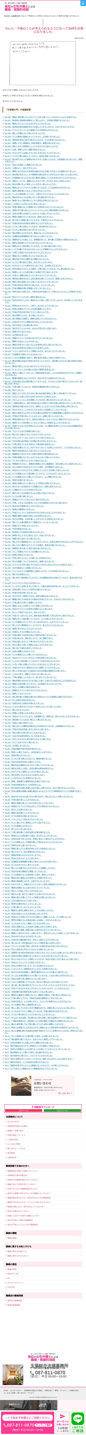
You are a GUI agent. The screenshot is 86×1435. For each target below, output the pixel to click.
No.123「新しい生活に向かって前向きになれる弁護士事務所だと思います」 (35, 671)
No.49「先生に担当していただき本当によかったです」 (27, 914)
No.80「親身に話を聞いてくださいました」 (22, 813)
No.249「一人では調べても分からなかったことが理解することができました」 (36, 249)
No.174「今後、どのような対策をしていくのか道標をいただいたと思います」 (36, 503)
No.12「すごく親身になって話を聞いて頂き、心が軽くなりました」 (32, 1036)
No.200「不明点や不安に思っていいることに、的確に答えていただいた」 (34, 416)
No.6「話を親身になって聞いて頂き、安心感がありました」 (29, 1052)
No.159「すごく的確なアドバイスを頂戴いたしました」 (27, 551)
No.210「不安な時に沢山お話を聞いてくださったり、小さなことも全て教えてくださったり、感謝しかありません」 (43, 382)
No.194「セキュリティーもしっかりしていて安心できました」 (30, 438)
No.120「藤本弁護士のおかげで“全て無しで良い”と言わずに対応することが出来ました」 (41, 681)
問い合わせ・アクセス (16, 1148)
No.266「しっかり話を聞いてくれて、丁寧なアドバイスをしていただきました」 (37, 194)
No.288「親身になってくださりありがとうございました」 (28, 123)
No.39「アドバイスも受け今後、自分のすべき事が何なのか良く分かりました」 (37, 946)
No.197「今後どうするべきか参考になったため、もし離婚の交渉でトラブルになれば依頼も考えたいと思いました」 (43, 427)
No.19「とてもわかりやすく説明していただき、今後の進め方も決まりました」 (37, 1011)
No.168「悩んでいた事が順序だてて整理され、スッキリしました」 (32, 522)
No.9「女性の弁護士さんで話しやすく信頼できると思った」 (29, 1043)
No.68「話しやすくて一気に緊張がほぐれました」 (25, 852)
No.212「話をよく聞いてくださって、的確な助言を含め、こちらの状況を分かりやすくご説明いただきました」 (43, 374)
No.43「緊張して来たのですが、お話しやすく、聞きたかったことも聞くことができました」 (42, 933)
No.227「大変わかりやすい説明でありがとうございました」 (29, 322)
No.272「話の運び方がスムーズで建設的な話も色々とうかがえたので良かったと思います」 (42, 174)
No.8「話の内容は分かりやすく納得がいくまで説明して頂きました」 (33, 1046)
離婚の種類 (12, 1238)
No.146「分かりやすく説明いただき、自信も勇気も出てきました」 (32, 596)
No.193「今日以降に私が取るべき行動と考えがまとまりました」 (31, 441)
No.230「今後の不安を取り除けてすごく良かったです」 (27, 312)
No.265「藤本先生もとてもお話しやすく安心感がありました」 (30, 197)
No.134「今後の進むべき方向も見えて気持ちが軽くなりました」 (31, 635)
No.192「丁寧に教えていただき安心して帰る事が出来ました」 (30, 444)
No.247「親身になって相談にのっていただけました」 (26, 256)
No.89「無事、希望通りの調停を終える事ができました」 (28, 781)
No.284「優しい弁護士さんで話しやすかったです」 (25, 133)
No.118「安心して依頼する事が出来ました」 (23, 687)
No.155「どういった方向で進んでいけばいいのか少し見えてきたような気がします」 (39, 565)
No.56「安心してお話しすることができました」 (24, 891)
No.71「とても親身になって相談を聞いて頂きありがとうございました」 (34, 842)
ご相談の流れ (13, 1139)
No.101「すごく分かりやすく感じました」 (22, 742)
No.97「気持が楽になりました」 (18, 755)
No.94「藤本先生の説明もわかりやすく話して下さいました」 (30, 765)
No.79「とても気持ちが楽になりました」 (21, 816)
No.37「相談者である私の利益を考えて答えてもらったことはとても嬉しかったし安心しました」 (44, 953)
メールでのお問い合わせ (63, 1422)
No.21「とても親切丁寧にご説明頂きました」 (23, 1005)
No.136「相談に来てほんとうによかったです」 (24, 628)
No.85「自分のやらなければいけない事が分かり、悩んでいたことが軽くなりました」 (39, 796)
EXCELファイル (62, 1110)
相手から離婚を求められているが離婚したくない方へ (29, 1193)
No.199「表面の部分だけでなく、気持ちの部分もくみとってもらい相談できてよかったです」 (43, 419)
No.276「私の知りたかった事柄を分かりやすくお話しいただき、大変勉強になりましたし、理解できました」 (43, 160)
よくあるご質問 (14, 1144)
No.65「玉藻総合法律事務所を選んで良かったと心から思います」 (31, 861)
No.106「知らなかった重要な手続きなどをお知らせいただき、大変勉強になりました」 (40, 726)
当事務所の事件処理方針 (17, 1175)
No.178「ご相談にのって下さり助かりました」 (24, 490)
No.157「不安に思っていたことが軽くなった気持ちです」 (28, 558)
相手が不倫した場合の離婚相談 (20, 1220)
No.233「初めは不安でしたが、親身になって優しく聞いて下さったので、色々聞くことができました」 (43, 301)
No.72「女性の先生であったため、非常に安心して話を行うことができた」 (35, 839)
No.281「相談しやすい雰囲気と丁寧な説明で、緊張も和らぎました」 (33, 143)
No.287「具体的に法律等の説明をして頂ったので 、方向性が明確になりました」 (37, 120)
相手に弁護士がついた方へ (18, 1211)
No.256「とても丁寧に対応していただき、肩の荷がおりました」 (31, 226)
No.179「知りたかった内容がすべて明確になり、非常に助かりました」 (33, 486)
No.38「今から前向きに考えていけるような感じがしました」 (29, 949)
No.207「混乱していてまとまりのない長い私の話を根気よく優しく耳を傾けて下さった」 (41, 393)
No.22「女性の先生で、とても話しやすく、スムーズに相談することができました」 (38, 1001)
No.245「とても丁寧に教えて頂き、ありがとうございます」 (29, 262)
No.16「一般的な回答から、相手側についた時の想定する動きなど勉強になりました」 (39, 1021)
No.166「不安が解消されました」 (18, 529)
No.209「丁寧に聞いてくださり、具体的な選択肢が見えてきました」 (33, 387)
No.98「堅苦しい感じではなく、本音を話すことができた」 (29, 752)
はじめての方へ (14, 1121)
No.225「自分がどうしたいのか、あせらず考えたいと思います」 (31, 328)
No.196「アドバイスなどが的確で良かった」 (23, 431)
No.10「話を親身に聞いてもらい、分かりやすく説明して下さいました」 (34, 1039)
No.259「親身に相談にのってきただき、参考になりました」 (29, 217)
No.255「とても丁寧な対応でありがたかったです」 (25, 230)
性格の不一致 (13, 1273)
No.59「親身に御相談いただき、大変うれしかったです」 (28, 881)
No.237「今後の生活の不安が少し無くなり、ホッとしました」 (30, 285)
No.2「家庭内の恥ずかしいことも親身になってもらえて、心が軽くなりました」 (37, 1065)
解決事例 (11, 1153)
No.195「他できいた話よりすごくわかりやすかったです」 (28, 434)
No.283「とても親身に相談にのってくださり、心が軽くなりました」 (33, 136)
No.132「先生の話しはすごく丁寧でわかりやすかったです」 (29, 641)
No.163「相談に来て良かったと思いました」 (23, 538)
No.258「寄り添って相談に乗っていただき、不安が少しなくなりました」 (34, 220)
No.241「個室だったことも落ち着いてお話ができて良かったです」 (32, 272)
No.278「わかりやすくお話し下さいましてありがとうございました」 (33, 153)
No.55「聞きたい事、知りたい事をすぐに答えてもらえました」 (30, 894)
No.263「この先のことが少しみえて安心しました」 (25, 204)
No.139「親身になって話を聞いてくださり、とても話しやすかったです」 (34, 619)
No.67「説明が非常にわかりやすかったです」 (23, 855)
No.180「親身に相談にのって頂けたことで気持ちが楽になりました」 (33, 483)
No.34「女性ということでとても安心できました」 (25, 962)
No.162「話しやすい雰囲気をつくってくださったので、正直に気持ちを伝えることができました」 (44, 542)
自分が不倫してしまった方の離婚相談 (23, 1224)
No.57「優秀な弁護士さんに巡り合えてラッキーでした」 (28, 888)
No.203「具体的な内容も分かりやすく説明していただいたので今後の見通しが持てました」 (42, 406)
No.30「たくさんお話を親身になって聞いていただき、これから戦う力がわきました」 (39, 975)
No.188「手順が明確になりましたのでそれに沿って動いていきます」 (33, 457)
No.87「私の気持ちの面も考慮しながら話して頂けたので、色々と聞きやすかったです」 (40, 788)
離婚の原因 (12, 1269)
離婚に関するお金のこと (17, 1251)
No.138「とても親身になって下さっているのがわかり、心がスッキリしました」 (37, 622)
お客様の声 (15, 16)
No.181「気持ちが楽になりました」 (19, 480)
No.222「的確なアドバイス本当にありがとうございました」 (29, 338)
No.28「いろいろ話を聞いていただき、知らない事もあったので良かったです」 (37, 982)
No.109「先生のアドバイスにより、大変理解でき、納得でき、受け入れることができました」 (42, 716)
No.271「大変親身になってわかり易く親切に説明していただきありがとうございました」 (41, 178)
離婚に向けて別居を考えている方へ (22, 1184)
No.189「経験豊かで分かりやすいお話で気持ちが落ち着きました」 (32, 454)
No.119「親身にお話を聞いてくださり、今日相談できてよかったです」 (34, 684)
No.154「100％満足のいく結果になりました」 (23, 568)
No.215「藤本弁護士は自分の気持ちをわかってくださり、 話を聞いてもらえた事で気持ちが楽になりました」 (44, 362)
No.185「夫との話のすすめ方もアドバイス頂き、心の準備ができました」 (34, 467)
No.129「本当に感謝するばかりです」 (20, 651)
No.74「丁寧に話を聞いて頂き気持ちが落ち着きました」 (28, 832)
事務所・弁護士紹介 (16, 1130)
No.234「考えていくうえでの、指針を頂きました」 (25, 297)
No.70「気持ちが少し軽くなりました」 (21, 845)
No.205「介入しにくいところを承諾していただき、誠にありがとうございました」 (38, 400)
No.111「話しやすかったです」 (17, 710)
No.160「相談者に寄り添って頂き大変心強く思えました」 (28, 548)
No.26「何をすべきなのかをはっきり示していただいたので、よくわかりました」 (37, 988)
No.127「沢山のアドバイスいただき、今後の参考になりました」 (31, 658)
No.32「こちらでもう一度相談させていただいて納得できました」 (31, 969)
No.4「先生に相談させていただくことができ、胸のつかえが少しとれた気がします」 (39, 1059)
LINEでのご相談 (78, 1422)
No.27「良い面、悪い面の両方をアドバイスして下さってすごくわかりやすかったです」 (40, 985)
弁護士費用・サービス (16, 1135)
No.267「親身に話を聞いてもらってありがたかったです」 (28, 191)
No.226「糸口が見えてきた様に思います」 (22, 325)
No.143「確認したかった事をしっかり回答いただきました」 (29, 606)
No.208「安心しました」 (15, 390)
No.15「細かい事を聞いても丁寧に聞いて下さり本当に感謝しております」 (35, 1024)
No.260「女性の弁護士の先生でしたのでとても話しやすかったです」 (33, 213)
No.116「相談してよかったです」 (18, 693)
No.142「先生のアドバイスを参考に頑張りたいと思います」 (29, 609)
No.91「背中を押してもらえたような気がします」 (25, 775)
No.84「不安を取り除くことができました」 (22, 800)
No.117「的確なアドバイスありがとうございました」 (26, 690)
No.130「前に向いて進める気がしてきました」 (24, 648)
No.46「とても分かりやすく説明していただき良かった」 (28, 923)
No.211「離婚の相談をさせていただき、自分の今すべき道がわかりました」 (35, 378)
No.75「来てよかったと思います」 (19, 829)
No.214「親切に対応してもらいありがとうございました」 (28, 366)
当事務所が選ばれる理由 (17, 1126)
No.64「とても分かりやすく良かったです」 (22, 865)
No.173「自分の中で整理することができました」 (25, 506)
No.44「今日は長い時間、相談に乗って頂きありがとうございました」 (33, 930)
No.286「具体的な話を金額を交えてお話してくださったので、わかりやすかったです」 (40, 127)
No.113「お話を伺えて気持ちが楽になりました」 (25, 703)
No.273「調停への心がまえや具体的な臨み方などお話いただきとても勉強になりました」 (41, 171)
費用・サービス (61, 1390)
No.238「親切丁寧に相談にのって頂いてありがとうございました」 (32, 282)
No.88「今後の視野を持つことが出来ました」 (23, 785)
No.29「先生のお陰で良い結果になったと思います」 (26, 979)
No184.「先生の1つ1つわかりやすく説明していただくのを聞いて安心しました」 (37, 470)
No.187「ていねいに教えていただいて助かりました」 (26, 460)
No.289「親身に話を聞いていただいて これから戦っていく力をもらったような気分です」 (41, 117)
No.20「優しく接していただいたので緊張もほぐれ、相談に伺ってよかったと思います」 (40, 1008)
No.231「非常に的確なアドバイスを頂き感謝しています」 (28, 309)
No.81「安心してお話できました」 (19, 809)
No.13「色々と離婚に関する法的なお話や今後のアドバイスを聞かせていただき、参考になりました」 (44, 1032)
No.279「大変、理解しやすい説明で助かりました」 (26, 149)
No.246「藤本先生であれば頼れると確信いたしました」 (27, 259)
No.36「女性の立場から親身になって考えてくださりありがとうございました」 (37, 956)
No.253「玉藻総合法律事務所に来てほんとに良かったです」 (29, 236)
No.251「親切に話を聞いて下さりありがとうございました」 (29, 243)
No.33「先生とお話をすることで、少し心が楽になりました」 (29, 966)
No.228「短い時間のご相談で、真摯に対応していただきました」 (31, 318)
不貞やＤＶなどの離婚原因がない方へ (23, 1188)
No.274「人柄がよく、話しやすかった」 (21, 168)
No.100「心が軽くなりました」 (17, 745)
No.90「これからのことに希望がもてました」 (23, 778)
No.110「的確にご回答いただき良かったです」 (24, 713)
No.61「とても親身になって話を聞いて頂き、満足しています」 (30, 875)
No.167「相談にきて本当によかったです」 (22, 526)
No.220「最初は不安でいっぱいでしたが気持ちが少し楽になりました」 (34, 345)
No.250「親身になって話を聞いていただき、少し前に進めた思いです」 (33, 246)
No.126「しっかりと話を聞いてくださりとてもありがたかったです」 (33, 661)
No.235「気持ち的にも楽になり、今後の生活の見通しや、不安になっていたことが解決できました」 (43, 292)
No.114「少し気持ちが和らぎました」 (20, 700)
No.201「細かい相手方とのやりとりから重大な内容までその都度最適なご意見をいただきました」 (44, 413)
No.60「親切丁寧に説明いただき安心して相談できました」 (29, 878)
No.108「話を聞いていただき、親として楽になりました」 (28, 720)
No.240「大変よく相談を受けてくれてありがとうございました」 (31, 275)
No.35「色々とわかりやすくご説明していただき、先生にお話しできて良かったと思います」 (42, 959)
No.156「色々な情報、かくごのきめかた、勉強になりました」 (30, 561)
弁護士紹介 (48, 1390)
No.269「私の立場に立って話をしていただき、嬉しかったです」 (31, 184)
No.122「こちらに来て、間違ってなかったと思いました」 (28, 674)
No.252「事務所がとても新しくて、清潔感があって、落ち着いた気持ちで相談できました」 (41, 239)
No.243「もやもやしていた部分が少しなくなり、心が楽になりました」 (34, 265)
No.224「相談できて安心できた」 (18, 332)
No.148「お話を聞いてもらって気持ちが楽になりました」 (28, 589)
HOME (7, 16)
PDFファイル (23, 1110)
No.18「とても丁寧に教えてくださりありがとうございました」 (30, 1014)
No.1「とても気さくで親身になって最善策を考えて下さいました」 (32, 1069)
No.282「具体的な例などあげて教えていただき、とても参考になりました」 (35, 140)
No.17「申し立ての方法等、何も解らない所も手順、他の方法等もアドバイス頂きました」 (41, 1018)
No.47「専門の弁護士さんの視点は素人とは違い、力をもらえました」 (33, 920)
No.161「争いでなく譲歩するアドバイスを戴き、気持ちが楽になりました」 (35, 545)
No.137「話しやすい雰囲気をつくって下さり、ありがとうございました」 (34, 625)
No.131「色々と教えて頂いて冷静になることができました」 (29, 645)
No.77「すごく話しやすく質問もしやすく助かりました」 (28, 822)
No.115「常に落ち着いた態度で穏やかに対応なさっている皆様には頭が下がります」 (39, 697)
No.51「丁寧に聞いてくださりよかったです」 (23, 907)
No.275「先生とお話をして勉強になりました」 (24, 165)
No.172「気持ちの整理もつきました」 (20, 509)
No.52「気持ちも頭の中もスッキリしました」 (23, 904)
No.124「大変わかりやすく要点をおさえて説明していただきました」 (33, 667)
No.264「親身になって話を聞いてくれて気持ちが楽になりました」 (32, 200)
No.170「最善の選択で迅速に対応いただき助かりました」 (28, 516)
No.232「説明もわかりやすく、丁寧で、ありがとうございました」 (32, 306)
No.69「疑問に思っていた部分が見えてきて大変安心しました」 (30, 848)
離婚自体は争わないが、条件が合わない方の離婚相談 (29, 1197)
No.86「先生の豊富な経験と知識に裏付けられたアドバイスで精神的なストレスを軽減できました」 (43, 792)
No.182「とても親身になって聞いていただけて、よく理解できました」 (33, 477)
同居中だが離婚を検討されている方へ (23, 1179)
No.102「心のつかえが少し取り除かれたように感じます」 (28, 739)
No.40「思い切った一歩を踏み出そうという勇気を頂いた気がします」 (33, 943)
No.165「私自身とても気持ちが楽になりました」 (25, 532)
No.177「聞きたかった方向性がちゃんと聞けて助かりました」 (30, 493)
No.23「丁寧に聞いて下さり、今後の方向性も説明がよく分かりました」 (34, 998)
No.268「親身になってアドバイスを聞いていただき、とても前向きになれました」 (38, 187)
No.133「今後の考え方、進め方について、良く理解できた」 (29, 638)
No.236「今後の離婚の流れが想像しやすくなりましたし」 (28, 288)
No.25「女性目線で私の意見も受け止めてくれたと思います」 (30, 992)
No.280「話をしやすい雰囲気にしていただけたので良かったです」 (32, 146)
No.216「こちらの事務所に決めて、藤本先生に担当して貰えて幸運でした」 (35, 358)
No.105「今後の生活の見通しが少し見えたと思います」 (27, 729)
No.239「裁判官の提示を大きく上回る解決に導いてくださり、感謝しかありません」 (39, 278)
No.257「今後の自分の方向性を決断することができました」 (29, 223)
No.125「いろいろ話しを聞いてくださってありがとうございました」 (33, 664)
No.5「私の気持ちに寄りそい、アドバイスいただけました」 (29, 1055)
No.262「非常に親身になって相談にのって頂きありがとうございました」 (34, 207)
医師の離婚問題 (14, 1305)
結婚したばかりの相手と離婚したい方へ (24, 1215)
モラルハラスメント (16, 1282)
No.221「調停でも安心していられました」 (22, 341)
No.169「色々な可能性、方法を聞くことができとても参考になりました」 (34, 519)
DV (9, 1278)
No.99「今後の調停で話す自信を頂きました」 (23, 749)
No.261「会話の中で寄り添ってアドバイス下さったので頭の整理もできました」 (37, 210)
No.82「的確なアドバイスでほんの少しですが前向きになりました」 (32, 806)
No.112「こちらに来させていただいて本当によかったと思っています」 (34, 706)
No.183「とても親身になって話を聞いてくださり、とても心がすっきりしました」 (38, 473)
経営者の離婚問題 (15, 1300)
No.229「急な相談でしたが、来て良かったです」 (25, 315)
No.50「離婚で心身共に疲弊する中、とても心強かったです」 (29, 910)
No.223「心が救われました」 (17, 335)
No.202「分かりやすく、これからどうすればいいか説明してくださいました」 (36, 410)
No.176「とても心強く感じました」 (19, 496)
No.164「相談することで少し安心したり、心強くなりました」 (30, 535)
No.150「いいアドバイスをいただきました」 (23, 583)
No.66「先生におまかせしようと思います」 (22, 858)
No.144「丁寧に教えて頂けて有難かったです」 (24, 602)
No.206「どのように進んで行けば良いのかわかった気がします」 (31, 396)
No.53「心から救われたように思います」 (21, 900)
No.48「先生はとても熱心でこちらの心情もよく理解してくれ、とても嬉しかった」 (38, 917)
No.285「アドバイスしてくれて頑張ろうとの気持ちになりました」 (32, 130)
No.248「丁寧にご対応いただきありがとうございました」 (28, 252)
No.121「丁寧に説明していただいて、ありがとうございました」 (31, 677)
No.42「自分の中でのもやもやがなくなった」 (23, 936)
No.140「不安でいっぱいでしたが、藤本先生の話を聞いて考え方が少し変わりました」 (40, 615)
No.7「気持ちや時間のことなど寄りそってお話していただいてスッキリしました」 (38, 1049)
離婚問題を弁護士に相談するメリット (23, 1170)
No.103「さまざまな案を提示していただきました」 (26, 736)
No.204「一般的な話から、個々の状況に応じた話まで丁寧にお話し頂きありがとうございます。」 (44, 403)
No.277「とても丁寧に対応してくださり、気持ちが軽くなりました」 (33, 156)
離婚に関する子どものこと (18, 1255)
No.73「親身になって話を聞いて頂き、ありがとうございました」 (31, 836)
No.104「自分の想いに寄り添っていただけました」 (25, 733)
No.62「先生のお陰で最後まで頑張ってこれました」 (26, 871)
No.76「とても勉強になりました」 (19, 826)
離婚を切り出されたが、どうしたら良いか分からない (29, 1202)
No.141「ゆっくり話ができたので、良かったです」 (25, 612)
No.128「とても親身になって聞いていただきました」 (26, 654)
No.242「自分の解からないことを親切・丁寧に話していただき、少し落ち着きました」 (40, 269)
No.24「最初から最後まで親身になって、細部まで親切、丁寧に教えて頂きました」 (38, 995)
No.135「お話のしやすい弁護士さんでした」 (23, 632)
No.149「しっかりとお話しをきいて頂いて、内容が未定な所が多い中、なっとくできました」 (43, 586)
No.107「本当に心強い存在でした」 (19, 723)
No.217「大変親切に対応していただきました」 (24, 354)
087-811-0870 (27, 1422)
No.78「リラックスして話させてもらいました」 (24, 819)
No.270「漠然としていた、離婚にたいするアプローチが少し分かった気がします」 (38, 181)
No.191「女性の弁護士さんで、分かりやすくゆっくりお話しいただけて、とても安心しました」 (43, 447)
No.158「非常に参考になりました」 (19, 555)
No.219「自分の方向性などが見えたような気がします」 (27, 348)
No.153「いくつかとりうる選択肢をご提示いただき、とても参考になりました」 (37, 571)
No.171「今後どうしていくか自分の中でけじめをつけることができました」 (35, 512)
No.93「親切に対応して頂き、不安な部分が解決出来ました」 (29, 768)
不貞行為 (11, 1287)
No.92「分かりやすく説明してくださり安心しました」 (27, 772)
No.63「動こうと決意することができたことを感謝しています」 (30, 868)
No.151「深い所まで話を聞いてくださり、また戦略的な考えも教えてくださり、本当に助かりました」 (43, 579)
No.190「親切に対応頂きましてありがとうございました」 (28, 451)
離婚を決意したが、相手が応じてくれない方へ (26, 1206)
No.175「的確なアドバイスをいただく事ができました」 (27, 499)
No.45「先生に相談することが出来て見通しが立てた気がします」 (31, 927)
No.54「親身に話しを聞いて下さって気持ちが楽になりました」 (30, 897)
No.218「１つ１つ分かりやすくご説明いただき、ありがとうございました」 (35, 351)
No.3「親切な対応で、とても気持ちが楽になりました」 (27, 1062)
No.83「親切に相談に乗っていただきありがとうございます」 (29, 803)
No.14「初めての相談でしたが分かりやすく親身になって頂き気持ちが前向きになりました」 (42, 1027)
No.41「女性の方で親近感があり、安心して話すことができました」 (32, 940)
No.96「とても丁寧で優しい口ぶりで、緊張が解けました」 (29, 759)
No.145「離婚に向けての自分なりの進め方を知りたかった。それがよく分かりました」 (40, 599)
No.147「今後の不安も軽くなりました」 (21, 593)
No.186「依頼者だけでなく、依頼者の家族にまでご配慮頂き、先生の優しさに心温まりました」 (43, 464)
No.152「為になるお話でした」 (17, 574)
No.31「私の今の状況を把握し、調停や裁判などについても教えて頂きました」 (37, 972)
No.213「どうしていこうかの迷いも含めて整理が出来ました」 (30, 369)
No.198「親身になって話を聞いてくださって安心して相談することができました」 (38, 423)
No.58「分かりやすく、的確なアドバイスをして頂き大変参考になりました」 (36, 884)
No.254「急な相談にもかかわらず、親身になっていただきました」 (32, 233)
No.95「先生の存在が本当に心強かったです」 (23, 762)
